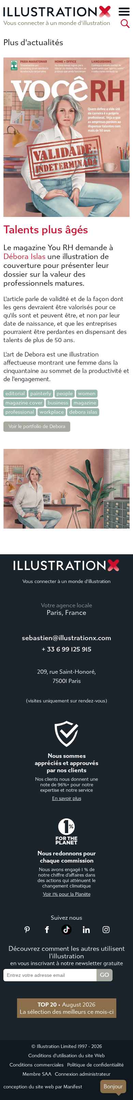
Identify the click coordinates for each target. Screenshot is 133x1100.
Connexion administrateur (82, 1074)
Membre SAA (37, 1074)
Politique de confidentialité (95, 1065)
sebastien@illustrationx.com (66, 638)
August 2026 (66, 1004)
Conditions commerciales (37, 1065)
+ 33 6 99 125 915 (66, 649)
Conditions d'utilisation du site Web (66, 1056)
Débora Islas (24, 256)
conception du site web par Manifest (42, 1087)
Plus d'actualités (33, 42)
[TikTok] (66, 932)
